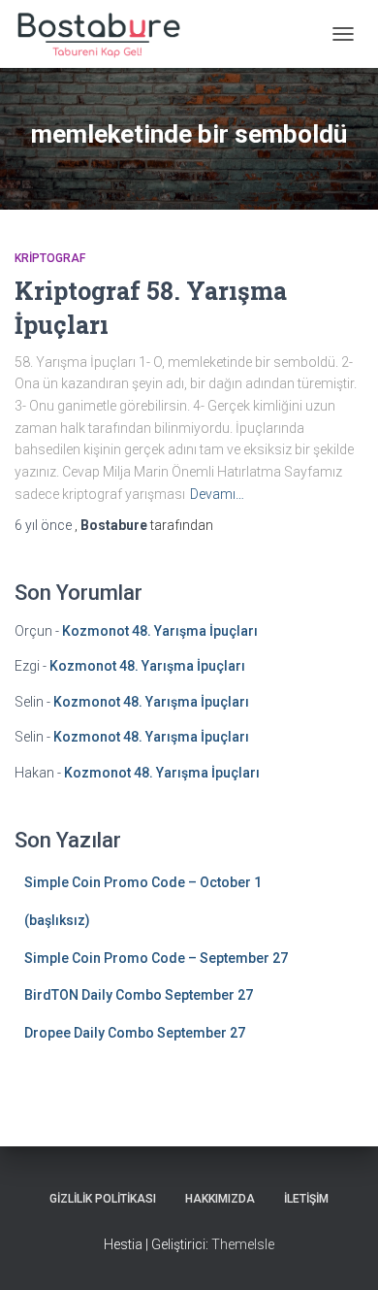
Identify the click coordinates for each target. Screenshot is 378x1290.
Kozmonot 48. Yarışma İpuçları (160, 631)
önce (45, 525)
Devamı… (217, 494)
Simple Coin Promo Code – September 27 (156, 958)
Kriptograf (50, 258)
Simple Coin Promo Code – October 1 (143, 882)
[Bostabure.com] (105, 34)
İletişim (306, 1199)
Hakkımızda (220, 1199)
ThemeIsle (242, 1244)
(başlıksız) (57, 920)
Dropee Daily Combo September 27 (134, 1033)
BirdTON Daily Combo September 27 (138, 995)
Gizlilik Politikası (102, 1199)
